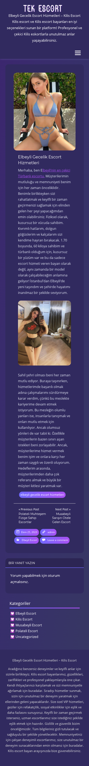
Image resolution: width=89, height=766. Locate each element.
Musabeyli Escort (29, 625)
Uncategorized (27, 636)
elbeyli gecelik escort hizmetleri (42, 495)
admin (51, 532)
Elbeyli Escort (29, 540)
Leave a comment (57, 540)
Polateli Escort (27, 631)
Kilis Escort (24, 619)
